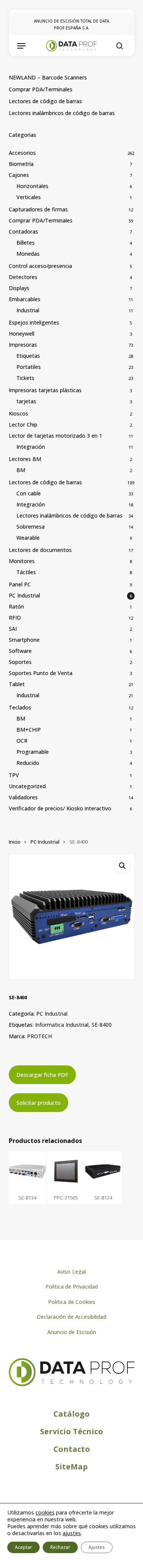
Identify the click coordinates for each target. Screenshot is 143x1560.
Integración (30, 446)
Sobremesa (30, 526)
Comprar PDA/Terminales (40, 89)
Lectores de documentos (40, 550)
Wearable (28, 537)
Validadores (23, 797)
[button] (21, 46)
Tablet (17, 684)
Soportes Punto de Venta (40, 673)
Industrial (27, 310)
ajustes (72, 1533)
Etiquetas (28, 355)
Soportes (20, 662)
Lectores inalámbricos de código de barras (62, 113)
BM (20, 470)
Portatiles (28, 366)
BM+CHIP (28, 729)
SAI (13, 628)
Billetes (25, 242)
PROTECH (39, 1036)
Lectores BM (25, 459)
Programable (32, 751)
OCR (21, 740)
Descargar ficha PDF (42, 1074)
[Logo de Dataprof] (72, 1384)
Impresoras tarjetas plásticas (45, 390)
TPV (14, 775)
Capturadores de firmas (38, 209)
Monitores (22, 561)
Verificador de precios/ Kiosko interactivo (60, 808)
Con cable (28, 493)
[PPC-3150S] (66, 1171)
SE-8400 (102, 1024)
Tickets (25, 377)
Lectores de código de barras (45, 101)
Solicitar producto (38, 1102)
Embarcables (24, 299)
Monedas (28, 253)
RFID (15, 617)
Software (20, 650)
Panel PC (20, 584)
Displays (19, 288)
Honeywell (21, 333)
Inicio (15, 841)
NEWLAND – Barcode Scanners (48, 77)
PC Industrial (24, 595)
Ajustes (96, 1547)
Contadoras (23, 231)
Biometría (21, 163)
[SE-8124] (103, 1171)
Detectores (23, 277)
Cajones (19, 175)
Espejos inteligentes (34, 322)
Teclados (20, 707)
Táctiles (26, 572)
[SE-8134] (27, 1171)
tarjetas (26, 401)
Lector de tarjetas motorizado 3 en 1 (55, 435)
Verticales (28, 197)
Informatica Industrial (61, 1024)
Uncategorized (27, 786)
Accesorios (22, 152)
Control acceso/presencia (40, 265)
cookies (45, 1512)
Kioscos (18, 413)
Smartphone (24, 639)
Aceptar (23, 1547)
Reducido (27, 762)
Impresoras (23, 344)
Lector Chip (23, 424)
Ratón (16, 606)
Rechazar (60, 1547)
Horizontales (32, 186)
